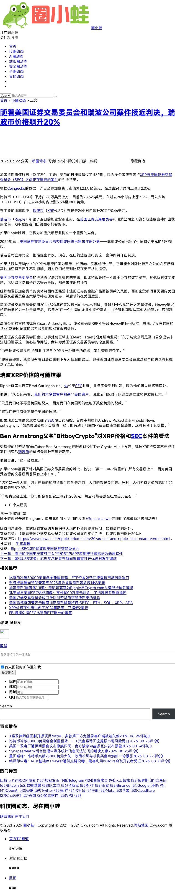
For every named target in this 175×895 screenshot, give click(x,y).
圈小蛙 (96, 27)
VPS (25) (73, 795)
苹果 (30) (129, 790)
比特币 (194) (10, 780)
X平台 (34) (84, 790)
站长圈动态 (18, 61)
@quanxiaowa (99, 518)
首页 (12, 46)
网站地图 (141, 825)
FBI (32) (99, 790)
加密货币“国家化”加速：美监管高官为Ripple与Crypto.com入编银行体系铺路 (71, 587)
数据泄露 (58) (37, 785)
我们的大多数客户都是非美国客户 (61, 394)
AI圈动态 (16, 56)
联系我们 (7, 816)
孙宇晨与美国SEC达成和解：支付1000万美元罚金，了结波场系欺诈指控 (67, 592)
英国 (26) (36, 795)
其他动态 (16, 76)
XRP (50, 210)
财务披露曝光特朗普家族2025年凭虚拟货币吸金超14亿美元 (57, 582)
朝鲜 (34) (68, 790)
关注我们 (22, 816)
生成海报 (23, 543)
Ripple (20, 219)
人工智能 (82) (126, 780)
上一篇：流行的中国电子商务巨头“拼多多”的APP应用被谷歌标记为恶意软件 (61, 553)
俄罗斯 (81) (147, 780)
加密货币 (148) (56, 780)
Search (6, 705)
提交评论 (8, 672)
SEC (78, 385)
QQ (12, 697)
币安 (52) (109, 785)
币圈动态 (16, 51)
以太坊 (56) (58, 785)
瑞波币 (38, 210)
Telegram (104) (80, 780)
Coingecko (16, 188)
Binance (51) (127, 785)
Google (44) (147, 785)
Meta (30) (114, 790)
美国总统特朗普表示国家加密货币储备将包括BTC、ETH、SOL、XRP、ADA (71, 602)
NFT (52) (94, 785)
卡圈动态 (16, 71)
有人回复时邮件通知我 (23, 667)
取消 (3, 645)
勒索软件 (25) (55, 795)
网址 (12, 691)
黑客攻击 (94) (104, 780)
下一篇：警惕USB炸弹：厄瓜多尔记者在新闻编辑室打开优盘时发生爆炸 (58, 558)
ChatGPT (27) (17, 795)
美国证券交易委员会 (96, 219)
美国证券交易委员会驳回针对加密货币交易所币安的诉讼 (54, 597)
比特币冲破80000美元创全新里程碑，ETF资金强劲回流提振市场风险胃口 (69, 577)
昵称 (12, 681)
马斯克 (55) (77, 785)
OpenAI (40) (16, 790)
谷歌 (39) (33, 790)
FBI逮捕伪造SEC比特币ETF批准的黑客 (40, 612)
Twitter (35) (51, 790)
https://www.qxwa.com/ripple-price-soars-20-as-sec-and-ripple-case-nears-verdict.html (94, 538)
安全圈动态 (18, 66)
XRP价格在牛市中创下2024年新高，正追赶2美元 (48, 607)
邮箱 (12, 686)
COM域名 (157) (32, 780)
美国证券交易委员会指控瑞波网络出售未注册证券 (60, 241)
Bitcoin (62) (16, 785)
